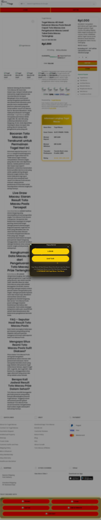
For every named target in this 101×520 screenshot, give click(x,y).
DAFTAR (50, 259)
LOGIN (50, 251)
